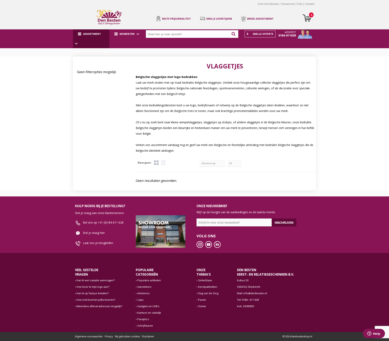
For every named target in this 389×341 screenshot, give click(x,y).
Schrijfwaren (145, 325)
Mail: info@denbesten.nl (252, 293)
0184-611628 (287, 35)
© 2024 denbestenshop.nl (297, 336)
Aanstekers (144, 287)
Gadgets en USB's (148, 306)
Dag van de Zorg (208, 293)
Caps (140, 300)
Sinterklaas (205, 280)
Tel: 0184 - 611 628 (248, 300)
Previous (69, 7)
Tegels (156, 162)
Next (320, 7)
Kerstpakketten (207, 287)
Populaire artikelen (149, 280)
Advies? (290, 32)
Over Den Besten (268, 4)
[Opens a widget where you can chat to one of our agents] (374, 334)
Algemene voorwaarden (89, 336)
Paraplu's (143, 319)
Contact (309, 4)
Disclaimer (148, 336)
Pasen (202, 300)
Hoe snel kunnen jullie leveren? (96, 300)
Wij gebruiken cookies (127, 336)
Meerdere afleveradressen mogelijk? (99, 306)
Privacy (109, 336)
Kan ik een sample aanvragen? (96, 280)
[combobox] (188, 34)
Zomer (202, 306)
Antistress (143, 293)
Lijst (163, 162)
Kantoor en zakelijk (149, 312)
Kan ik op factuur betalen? (93, 293)
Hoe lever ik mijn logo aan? (93, 287)
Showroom (288, 4)
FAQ (299, 4)
